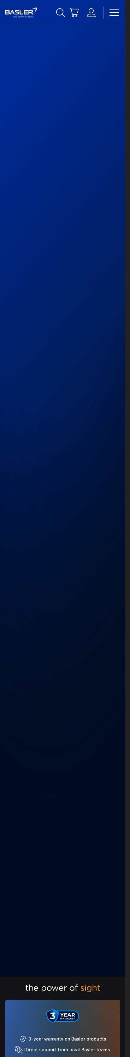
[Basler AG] (21, 13)
